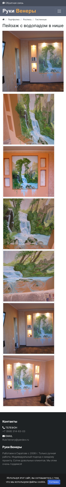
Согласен (54, 482)
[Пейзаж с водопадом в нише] (33, 61)
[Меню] (59, 11)
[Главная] (3, 19)
